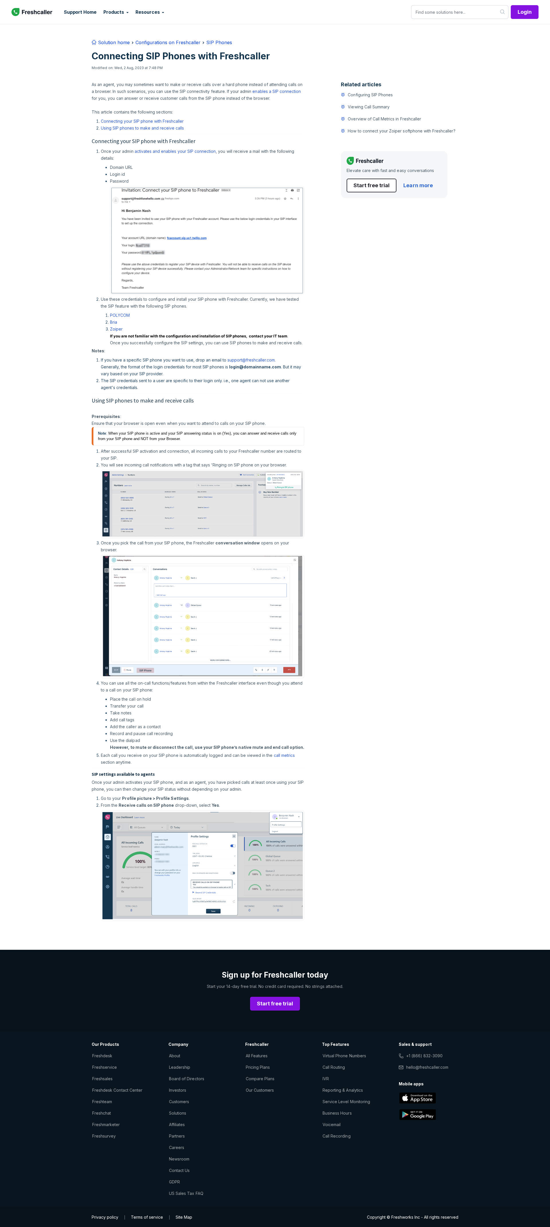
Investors (177, 1090)
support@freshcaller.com (251, 359)
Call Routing (334, 1067)
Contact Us (179, 1170)
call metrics (284, 755)
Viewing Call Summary (369, 106)
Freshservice (104, 1067)
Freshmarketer (106, 1124)
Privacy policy (105, 1217)
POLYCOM (120, 315)
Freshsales (102, 1078)
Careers (176, 1147)
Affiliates (177, 1124)
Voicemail (332, 1124)
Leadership (179, 1067)
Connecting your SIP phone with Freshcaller (142, 121)
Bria (113, 322)
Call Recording (337, 1136)
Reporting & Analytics (343, 1090)
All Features (257, 1055)
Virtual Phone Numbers (344, 1055)
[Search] (502, 12)
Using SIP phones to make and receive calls (142, 128)
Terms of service (147, 1217)
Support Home (80, 12)
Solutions (177, 1113)
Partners (177, 1136)
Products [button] (114, 12)
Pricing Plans (258, 1067)
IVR (326, 1078)
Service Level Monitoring (346, 1101)
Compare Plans (260, 1078)
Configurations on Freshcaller (168, 42)
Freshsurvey (104, 1136)
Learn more (418, 185)
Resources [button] (148, 12)
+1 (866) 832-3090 (424, 1055)
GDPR (174, 1181)
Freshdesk (102, 1055)
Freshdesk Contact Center (117, 1090)
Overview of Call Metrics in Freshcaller (384, 118)
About (174, 1055)
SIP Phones (219, 42)
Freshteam (102, 1101)
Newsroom (179, 1158)
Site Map (184, 1217)
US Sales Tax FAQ (186, 1193)
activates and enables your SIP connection (175, 151)
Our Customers (260, 1090)
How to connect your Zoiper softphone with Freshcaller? (401, 130)
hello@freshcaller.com (427, 1067)
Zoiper (116, 329)
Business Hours (337, 1113)
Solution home (113, 42)
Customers (179, 1101)
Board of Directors (186, 1078)
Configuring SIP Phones (370, 94)
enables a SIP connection (276, 91)
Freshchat (101, 1113)
